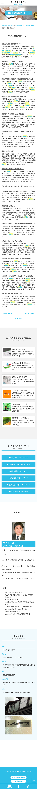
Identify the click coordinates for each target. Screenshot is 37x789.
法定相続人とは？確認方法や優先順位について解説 (18, 187)
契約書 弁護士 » (30, 313)
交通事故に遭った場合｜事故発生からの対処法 (17, 276)
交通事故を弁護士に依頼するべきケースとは (16, 258)
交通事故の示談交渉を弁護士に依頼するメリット (17, 79)
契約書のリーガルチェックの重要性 (13, 114)
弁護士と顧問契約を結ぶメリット (12, 44)
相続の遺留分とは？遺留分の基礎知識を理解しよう (18, 223)
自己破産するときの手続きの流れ (12, 241)
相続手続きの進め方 (8, 206)
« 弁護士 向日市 (7, 313)
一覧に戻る (18, 318)
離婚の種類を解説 (8, 151)
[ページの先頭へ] (34, 780)
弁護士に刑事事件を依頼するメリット (14, 96)
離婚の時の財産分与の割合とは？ (13, 169)
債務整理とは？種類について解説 (12, 61)
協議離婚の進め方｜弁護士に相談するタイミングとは (18, 132)
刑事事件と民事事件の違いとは (12, 293)
